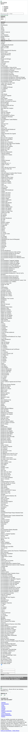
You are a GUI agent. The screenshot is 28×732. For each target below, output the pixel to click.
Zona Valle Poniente (6, 517)
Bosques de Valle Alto (6, 145)
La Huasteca (4, 331)
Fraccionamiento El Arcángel (8, 577)
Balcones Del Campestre (7, 137)
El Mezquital (4, 238)
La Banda (3, 325)
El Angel (3, 567)
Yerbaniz (3, 508)
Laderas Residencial (5, 339)
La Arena (3, 324)
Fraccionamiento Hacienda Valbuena (10, 71)
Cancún (2, 518)
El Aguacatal (4, 225)
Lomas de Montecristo (6, 369)
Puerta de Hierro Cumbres (7, 421)
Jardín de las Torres (5, 321)
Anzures (3, 545)
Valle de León (4, 111)
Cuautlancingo (4, 566)
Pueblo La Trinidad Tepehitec (8, 533)
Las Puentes (4, 360)
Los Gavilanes (4, 615)
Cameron (3, 42)
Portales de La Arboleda (6, 99)
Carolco (3, 159)
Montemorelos (4, 394)
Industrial (3, 305)
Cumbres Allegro (5, 198)
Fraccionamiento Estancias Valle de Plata (11, 252)
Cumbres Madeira (5, 204)
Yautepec (3, 121)
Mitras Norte (4, 391)
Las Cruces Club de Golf (7, 353)
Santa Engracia (4, 463)
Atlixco (2, 549)
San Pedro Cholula (5, 657)
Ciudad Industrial (5, 61)
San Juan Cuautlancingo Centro (8, 655)
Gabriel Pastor (4, 595)
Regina (2, 425)
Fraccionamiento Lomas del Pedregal (10, 583)
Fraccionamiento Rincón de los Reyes (10, 588)
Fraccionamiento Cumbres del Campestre (11, 68)
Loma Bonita (4, 94)
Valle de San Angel (5, 491)
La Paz (2, 605)
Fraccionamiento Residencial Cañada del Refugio (13, 77)
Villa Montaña (4, 500)
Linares (2, 363)
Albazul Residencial (5, 54)
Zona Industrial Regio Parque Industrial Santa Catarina (12, 513)
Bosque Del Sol (4, 140)
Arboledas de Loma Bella (7, 546)
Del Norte (3, 216)
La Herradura (4, 329)
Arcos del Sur (4, 548)
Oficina (2, 29)
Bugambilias (4, 555)
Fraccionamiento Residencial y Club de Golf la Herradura (12, 273)
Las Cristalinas (4, 352)
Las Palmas (3, 359)
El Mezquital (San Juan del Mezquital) (10, 239)
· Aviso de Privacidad (6, 692)
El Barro (3, 229)
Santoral (3, 469)
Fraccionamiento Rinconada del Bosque (10, 80)
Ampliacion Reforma (6, 543)
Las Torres (3, 362)
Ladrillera (3, 340)
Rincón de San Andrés (6, 646)
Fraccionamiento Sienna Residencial (9, 277)
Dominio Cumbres (5, 222)
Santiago (3, 466)
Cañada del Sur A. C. (6, 163)
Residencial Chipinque (6, 428)
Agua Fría (3, 125)
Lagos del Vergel (5, 343)
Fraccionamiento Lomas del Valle (9, 584)
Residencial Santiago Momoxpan (9, 645)
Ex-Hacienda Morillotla (6, 574)
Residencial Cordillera (6, 429)
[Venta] (3, 18)
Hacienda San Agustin (6, 293)
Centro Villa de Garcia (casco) (8, 167)
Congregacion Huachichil (7, 44)
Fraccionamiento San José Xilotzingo (10, 590)
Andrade (3, 56)
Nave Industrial (4, 35)
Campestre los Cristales (6, 154)
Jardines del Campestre (6, 84)
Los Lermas (3, 377)
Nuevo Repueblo (5, 401)
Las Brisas (3, 350)
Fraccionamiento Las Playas (7, 115)
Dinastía (3, 221)
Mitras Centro (4, 390)
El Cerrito (3, 569)
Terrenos (3, 702)
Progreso (3, 541)
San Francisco (4, 448)
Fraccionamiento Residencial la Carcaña (10, 587)
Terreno (2, 23)
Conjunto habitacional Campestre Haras (10, 563)
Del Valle (3, 219)
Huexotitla (3, 598)
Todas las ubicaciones (6, 40)
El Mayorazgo (4, 66)
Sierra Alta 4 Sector (5, 473)
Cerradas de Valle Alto (6, 168)
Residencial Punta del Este (7, 105)
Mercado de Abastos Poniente (8, 384)
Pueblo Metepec (5, 625)
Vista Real (3, 504)
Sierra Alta (3, 470)
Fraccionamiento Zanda (6, 81)
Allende (3, 126)
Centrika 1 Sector (5, 164)
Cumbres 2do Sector (6, 192)
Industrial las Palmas (6, 309)
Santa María (4, 464)
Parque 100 (3, 407)
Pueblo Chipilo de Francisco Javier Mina (11, 624)
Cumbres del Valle (5, 212)
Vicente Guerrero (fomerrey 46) (8, 495)
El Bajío (3, 226)
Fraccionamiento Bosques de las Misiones (11, 256)
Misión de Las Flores (6, 388)
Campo (2, 33)
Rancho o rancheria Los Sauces (8, 101)
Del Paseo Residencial (6, 218)
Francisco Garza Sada (6, 283)
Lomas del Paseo (5, 373)
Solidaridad (3, 524)
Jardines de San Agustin (6, 315)
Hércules (3, 302)
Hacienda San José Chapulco (8, 597)
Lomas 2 (3, 611)
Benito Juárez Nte (5, 538)
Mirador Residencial (6, 386)
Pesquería (3, 415)
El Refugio (3, 118)
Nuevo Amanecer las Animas (8, 621)
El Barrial (3, 228)
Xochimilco (3, 507)
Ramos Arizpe (4, 52)
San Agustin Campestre (6, 446)
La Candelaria (4, 88)
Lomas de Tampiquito (6, 370)
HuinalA (3, 301)
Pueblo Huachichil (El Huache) (8, 50)
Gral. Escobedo (4, 288)
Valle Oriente (4, 486)
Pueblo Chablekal (5, 542)
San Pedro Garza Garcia (7, 457)
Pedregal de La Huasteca (7, 412)
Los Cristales (4, 376)
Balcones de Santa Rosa (6, 139)
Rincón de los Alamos (6, 442)
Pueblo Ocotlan (4, 535)
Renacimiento (4, 426)
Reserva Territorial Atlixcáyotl (8, 643)
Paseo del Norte (4, 409)
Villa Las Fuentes (5, 498)
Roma (2, 443)
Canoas (2, 156)
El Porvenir (3, 243)
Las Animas (3, 607)
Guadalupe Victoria (5, 290)
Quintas (3, 706)
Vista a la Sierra (4, 505)
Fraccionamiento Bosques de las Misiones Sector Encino (13, 258)
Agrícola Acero (4, 123)
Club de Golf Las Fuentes (7, 560)
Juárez (2, 322)
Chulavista (3, 559)
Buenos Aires (4, 150)
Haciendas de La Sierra (6, 295)
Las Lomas (3, 356)
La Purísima (4, 335)
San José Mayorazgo (6, 653)
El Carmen (3, 232)
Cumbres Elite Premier (6, 202)
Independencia (4, 601)
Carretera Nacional (5, 160)
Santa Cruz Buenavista (6, 660)
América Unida (4, 130)
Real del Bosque (5, 102)
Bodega (2, 37)
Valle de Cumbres (5, 488)
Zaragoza (3, 511)
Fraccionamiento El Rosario (7, 70)
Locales (2, 30)
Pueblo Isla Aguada (5, 531)
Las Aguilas (3, 345)
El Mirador (3, 240)
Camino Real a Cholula (6, 556)
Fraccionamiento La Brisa (7, 73)
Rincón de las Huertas (6, 440)
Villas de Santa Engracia (7, 501)
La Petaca (3, 333)
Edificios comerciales (6, 711)
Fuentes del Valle (5, 284)
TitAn (2, 480)
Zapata (2, 510)
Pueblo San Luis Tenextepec (8, 632)
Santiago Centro (5, 467)
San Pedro (3, 456)
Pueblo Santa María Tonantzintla (9, 635)
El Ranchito (3, 246)
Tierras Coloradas (5, 479)
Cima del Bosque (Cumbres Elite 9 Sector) (11, 173)
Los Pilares (3, 378)
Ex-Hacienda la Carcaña (7, 576)
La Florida (3, 90)
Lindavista (3, 364)
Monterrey (3, 395)
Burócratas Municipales (6, 152)
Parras (2, 49)
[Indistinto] (3, 16)
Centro (2, 60)
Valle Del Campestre (6, 484)
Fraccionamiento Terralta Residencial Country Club (13, 280)
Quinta (2, 27)
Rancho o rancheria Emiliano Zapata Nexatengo (12, 641)
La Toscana (3, 338)
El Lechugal (4, 236)
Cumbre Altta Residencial (7, 190)
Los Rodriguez (4, 380)
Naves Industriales (5, 713)
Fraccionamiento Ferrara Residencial (10, 264)
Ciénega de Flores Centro (7, 177)
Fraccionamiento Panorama (7, 74)
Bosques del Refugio (6, 59)
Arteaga (3, 43)
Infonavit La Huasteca (6, 311)
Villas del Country (5, 114)
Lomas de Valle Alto (6, 371)
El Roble (3, 247)
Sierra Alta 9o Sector (6, 474)
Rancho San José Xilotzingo (8, 639)
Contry (2, 184)
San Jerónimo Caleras (6, 652)
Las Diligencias (4, 355)
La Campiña (4, 85)
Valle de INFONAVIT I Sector (8, 490)
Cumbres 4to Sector (5, 195)
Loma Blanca (4, 366)
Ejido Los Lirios (5, 47)
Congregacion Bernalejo (7, 116)
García (2, 285)
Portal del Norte (4, 418)
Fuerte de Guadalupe (6, 594)
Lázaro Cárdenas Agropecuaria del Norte (11, 381)
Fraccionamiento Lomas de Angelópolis (10, 581)
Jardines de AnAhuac (6, 312)
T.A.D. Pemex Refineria (7, 477)
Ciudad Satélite (4, 176)
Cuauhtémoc (4, 188)
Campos (3, 712)
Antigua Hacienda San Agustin (8, 133)
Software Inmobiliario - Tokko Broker (10, 730)
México (2, 398)
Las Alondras (4, 346)
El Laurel (3, 64)
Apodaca (3, 135)
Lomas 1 (3, 610)
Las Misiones (4, 357)
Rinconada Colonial (5, 439)
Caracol (2, 157)
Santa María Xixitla (5, 663)
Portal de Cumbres (5, 417)
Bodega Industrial (5, 36)
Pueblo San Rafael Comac (7, 634)
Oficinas (3, 708)
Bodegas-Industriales (6, 715)
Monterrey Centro (5, 397)
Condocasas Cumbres (6, 183)
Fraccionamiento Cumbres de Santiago (10, 263)
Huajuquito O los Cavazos (7, 298)
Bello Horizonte (4, 552)
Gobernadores (4, 287)
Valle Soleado (4, 487)
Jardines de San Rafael (6, 316)
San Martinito (4, 656)
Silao (2, 109)
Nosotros (6, 6)
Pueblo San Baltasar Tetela (7, 628)
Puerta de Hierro (5, 638)
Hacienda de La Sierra (6, 294)
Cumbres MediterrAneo (6, 207)
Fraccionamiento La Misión (7, 580)
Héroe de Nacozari (5, 304)
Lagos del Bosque (5, 342)
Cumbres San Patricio (6, 209)
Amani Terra (4, 128)
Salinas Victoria (4, 445)
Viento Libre (4, 497)
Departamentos (5, 704)
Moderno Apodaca (5, 393)
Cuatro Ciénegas (5, 46)
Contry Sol (3, 185)
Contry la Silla (4, 187)
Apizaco (3, 532)
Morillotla (3, 618)
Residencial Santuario (6, 435)
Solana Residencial (5, 476)
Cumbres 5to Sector (5, 197)
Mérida (2, 539)
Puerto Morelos (4, 522)
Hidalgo (3, 297)
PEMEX (3, 405)
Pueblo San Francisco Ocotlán (8, 631)
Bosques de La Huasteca (7, 142)
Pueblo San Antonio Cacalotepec (9, 626)
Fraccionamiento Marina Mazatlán (9, 529)
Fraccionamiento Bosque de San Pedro (10, 253)
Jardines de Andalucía (6, 314)
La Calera (3, 604)
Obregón (3, 97)
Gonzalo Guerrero (5, 519)
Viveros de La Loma (6, 53)
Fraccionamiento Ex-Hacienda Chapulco (11, 579)
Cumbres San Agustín (6, 208)
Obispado (3, 402)
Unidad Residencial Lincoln (7, 481)
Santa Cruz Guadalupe (6, 662)
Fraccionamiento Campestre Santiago (10, 260)
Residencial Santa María (7, 433)
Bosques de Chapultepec (7, 553)
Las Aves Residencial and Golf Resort (10, 349)
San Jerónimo (4, 106)
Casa (2, 26)
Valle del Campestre (5, 112)
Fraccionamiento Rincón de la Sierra (10, 276)
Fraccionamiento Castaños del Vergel (10, 262)
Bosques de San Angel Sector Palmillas (10, 143)
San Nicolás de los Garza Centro (9, 455)
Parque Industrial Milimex (7, 408)
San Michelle (4, 452)
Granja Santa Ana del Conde (8, 83)
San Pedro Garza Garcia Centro (8, 459)
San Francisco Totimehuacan (8, 650)
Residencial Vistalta (5, 438)
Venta (5, 9)
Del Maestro (4, 215)
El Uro (2, 249)
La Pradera (3, 91)
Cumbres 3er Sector (5, 194)
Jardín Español (4, 319)
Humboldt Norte (5, 600)
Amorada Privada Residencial (8, 129)
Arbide (2, 57)
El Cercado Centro (5, 233)
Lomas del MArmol (5, 612)
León (2, 92)
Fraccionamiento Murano (7, 270)
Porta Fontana (4, 98)
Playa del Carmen (5, 521)
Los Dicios (3, 614)
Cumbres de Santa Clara (7, 211)
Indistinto (3, 22)
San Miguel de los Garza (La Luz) (9, 453)
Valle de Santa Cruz (5, 493)
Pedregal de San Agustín (7, 414)
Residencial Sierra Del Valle (7, 436)
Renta (5, 11)
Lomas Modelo (4, 367)
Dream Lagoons (5, 223)
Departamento (4, 25)
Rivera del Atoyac (5, 648)
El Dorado (3, 63)
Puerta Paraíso (4, 636)
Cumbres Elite (4, 201)
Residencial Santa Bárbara (7, 432)
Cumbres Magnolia (5, 205)
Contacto (6, 8)
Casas (2, 705)
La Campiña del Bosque (7, 87)
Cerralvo (3, 170)
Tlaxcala (3, 536)
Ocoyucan (3, 622)
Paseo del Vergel (5, 411)
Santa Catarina (4, 460)
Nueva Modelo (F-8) (6, 400)
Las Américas (4, 347)
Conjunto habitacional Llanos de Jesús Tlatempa (12, 564)
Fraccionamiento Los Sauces (8, 586)
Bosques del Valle (5, 149)
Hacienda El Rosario (6, 291)
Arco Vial (3, 136)
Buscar (2, 674)
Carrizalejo (3, 161)
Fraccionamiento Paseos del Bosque (9, 75)
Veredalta (3, 494)
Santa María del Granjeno (7, 108)
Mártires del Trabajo (5, 619)
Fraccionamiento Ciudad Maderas (9, 119)
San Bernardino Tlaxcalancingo (8, 649)
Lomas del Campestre (6, 95)
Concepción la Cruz (5, 562)
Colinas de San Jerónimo (7, 178)
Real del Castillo (5, 104)
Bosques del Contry (5, 147)
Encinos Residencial (6, 250)
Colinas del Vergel (5, 180)
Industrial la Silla (5, 308)
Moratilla (3, 617)
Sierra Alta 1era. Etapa (6, 471)
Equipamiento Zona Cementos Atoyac (10, 573)
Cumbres (3, 191)
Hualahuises (4, 300)
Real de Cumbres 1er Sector (7, 422)
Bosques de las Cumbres (7, 146)
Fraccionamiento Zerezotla (7, 593)
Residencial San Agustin (7, 431)
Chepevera (3, 171)
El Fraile (3, 235)
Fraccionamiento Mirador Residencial (10, 267)
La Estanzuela (4, 326)
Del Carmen (4, 214)
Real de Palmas (4, 424)
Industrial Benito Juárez (6, 307)
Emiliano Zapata (5, 572)
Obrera (2, 404)
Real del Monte (4, 642)
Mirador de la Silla (5, 387)
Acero (2, 122)
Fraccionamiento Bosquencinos (8, 254)
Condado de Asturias (6, 181)
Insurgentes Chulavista (6, 603)
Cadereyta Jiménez (5, 153)
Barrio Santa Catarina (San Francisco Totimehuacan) (13, 550)
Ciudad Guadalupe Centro (7, 174)
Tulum (2, 525)
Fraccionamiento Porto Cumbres (8, 271)
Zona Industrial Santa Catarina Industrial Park (12, 515)
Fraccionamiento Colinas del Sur (9, 67)
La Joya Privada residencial (7, 332)
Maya (2, 383)
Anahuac (3, 132)
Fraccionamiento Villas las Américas (9, 591)
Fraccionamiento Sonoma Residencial (10, 278)
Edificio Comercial (5, 32)
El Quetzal (3, 245)
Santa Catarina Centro (6, 462)
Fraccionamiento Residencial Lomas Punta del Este (13, 78)
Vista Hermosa (4, 502)
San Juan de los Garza (6, 450)
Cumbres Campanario (6, 199)
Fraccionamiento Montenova (8, 269)
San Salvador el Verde (6, 659)
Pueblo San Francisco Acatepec (8, 629)
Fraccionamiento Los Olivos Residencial (11, 266)
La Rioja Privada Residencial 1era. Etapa (11, 336)
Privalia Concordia (5, 419)
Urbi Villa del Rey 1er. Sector (8, 483)
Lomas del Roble (5, 374)
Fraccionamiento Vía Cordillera (8, 281)
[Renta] (3, 19)
